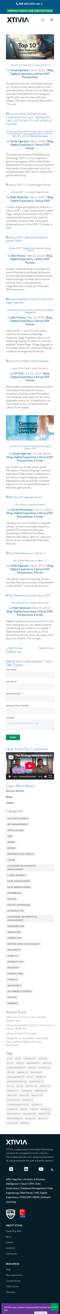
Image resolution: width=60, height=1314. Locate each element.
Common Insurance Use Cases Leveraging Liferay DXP (30, 447)
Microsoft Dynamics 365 (18, 1104)
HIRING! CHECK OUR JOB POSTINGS (30, 10)
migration (36, 1104)
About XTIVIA (14, 1225)
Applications (15, 830)
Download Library (14, 1275)
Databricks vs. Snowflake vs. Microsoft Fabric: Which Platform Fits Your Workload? (27, 1041)
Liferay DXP (41, 73)
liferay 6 (24, 1095)
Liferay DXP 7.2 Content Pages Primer (30, 192)
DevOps (11, 899)
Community (11, 1253)
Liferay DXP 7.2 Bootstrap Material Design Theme (30, 249)
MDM (36, 1197)
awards (42, 1058)
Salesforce (14, 985)
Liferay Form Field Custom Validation (30, 368)
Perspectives (30, 77)
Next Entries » (46, 648)
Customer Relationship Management (21, 867)
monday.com (15, 961)
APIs (8, 1179)
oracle (34, 1109)
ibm (20, 1086)
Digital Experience (21, 73)
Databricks (14, 893)
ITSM (22, 1197)
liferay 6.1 (37, 1095)
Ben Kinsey (18, 255)
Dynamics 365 (15, 910)
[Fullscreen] (50, 776)
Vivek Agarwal (19, 70)
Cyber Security (16, 875)
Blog (50, 70)
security (43, 1118)
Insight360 (13, 932)
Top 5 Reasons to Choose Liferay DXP (30, 602)
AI (9, 1058)
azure (20, 1063)
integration (13, 1090)
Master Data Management (23, 944)
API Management (17, 824)
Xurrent (12, 1003)
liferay (11, 1095)
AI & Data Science (18, 818)
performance (13, 1114)
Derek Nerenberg (22, 509)
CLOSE (54, 1307)
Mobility (12, 956)
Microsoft (14, 950)
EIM (10, 1086)
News (8, 1236)
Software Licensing (19, 991)
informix (45, 1086)
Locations (10, 1247)
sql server (12, 1123)
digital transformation (17, 1081)
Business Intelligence (20, 854)
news (23, 1109)
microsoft (27, 1100)
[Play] (9, 776)
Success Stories (15, 790)
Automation (30, 1058)
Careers (9, 1242)
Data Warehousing (19, 887)
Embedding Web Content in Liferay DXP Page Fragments (30, 311)
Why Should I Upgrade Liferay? (30, 504)
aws (10, 1063)
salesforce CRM (14, 1118)
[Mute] (45, 776)
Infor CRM (31, 1086)
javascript (26, 1090)
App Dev (17, 1179)
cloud (32, 1067)
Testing (12, 997)
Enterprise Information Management (22, 918)
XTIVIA (18, 373)
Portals (30, 148)
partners (46, 1109)
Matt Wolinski (19, 197)
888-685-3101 (27, 3)
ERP (29, 1197)
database (22, 1072)
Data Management (18, 881)
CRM (11, 1072)
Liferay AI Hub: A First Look (21, 1033)
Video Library (12, 1286)
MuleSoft (13, 967)
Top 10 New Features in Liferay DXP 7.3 (30, 65)
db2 (30, 1077)
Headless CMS (15, 926)
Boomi (11, 848)
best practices (33, 1063)
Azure (11, 842)
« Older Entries (14, 648)
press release (29, 1114)
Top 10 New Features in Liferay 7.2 (30, 560)
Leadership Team (14, 1231)
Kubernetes (41, 1090)
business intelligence (16, 1067)
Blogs (9, 796)
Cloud (11, 860)
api (18, 1058)
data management (15, 1077)
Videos (10, 802)
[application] (30, 765)
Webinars (10, 1292)
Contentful (44, 1067)
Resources (12, 1263)
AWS (9, 836)
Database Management (33, 1188)
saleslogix (30, 1118)
